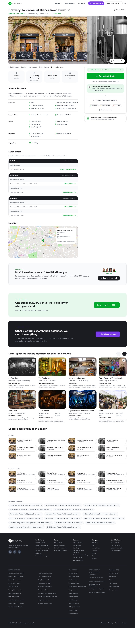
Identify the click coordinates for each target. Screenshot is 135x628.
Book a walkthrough (41, 556)
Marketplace (77, 545)
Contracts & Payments (42, 548)
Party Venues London (44, 580)
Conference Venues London (16, 573)
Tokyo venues (113, 583)
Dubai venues (113, 580)
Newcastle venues (74, 603)
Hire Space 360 (40, 543)
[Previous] (118, 354)
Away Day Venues (13, 586)
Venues (57, 3)
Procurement (58, 543)
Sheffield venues (73, 613)
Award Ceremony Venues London (47, 596)
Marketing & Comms (60, 550)
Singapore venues (114, 586)
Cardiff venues (73, 600)
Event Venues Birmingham (96, 589)
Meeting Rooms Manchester (97, 581)
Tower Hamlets (44, 67)
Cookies (124, 623)
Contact (94, 556)
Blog (93, 545)
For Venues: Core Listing (80, 555)
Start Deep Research (109, 334)
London (23, 67)
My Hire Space (113, 3)
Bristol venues (73, 586)
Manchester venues (74, 576)
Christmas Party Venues (44, 576)
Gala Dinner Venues (13, 596)
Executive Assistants (60, 548)
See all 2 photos (118, 61)
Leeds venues (82, 586)
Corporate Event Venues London (47, 593)
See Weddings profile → (69, 198)
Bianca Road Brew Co (17, 14)
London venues (73, 573)
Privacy (110, 623)
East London (33, 67)
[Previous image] (11, 367)
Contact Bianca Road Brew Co (106, 100)
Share (118, 10)
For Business (69, 3)
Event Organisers (59, 545)
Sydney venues (113, 590)
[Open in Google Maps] (43, 242)
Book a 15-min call (110, 278)
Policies (94, 558)
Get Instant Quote (107, 76)
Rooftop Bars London (44, 583)
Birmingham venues (74, 580)
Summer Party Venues (14, 580)
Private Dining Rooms (14, 583)
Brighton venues (73, 596)
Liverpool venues (73, 593)
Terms (117, 623)
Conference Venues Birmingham (94, 585)
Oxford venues (73, 610)
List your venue (77, 557)
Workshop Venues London (45, 603)
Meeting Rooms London (45, 586)
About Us (95, 543)
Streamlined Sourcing (41, 545)
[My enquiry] (125, 3)
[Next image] (34, 367)
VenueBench (96, 548)
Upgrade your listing (117, 548)
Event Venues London (14, 593)
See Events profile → (70, 160)
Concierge (76, 548)
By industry (38, 553)
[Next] (124, 354)
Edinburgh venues (74, 583)
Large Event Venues (43, 600)
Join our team (115, 543)
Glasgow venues (73, 590)
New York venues (113, 573)
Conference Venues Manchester (94, 573)
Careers (94, 550)
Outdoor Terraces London (15, 606)
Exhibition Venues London (15, 600)
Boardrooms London (44, 590)
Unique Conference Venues (16, 576)
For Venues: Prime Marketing (78, 551)
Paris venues (112, 576)
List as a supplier (78, 560)
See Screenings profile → (69, 175)
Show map (57, 14)
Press (94, 553)
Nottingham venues (74, 606)
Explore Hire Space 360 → (107, 305)
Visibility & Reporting (41, 550)
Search (82, 3)
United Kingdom (13, 67)
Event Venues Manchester (96, 577)
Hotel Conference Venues (45, 573)
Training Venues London (15, 590)
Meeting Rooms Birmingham (97, 592)
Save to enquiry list (106, 110)
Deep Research (97, 3)
